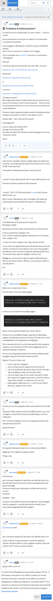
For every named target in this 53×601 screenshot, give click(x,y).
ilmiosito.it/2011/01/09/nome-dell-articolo (20, 70)
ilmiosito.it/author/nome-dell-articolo (18, 86)
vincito (11, 24)
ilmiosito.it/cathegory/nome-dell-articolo (19, 94)
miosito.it (23, 55)
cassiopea (13, 472)
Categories (18, 10)
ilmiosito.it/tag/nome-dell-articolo (17, 78)
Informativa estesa (9, 591)
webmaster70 (14, 157)
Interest (10, 10)
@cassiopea (8, 528)
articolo (33, 192)
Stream (3, 10)
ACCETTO (46, 597)
